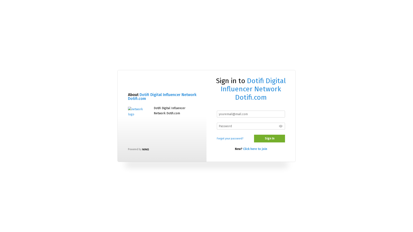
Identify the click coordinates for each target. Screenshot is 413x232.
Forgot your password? (230, 138)
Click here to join (255, 149)
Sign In (269, 138)
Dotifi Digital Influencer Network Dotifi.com (162, 96)
